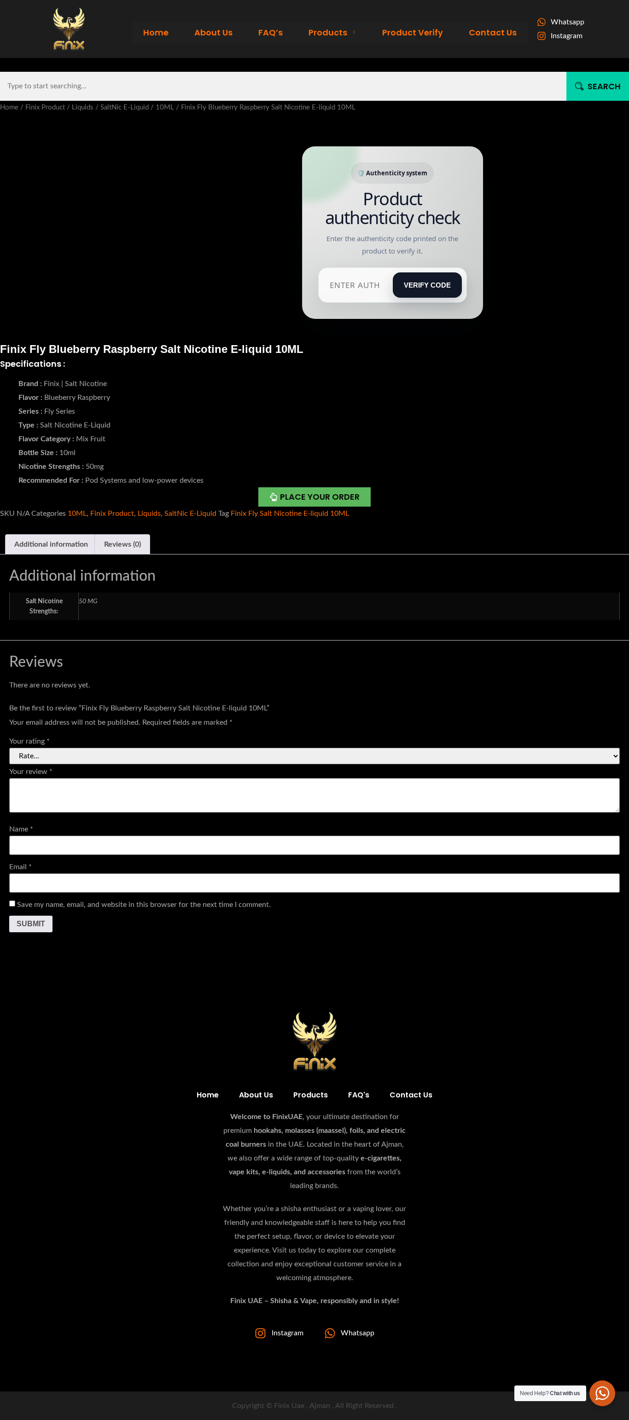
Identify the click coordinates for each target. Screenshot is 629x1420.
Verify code (427, 285)
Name (21, 829)
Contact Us (493, 32)
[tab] (51, 544)
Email (20, 867)
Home (156, 32)
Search (604, 86)
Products (328, 32)
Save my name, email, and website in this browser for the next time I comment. (144, 904)
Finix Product (45, 107)
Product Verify (412, 32)
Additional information (51, 544)
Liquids (82, 107)
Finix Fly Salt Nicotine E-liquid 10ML (290, 513)
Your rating (29, 741)
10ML (165, 107)
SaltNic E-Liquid (124, 107)
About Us (213, 32)
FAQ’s (270, 32)
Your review (30, 771)
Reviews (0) (122, 544)
